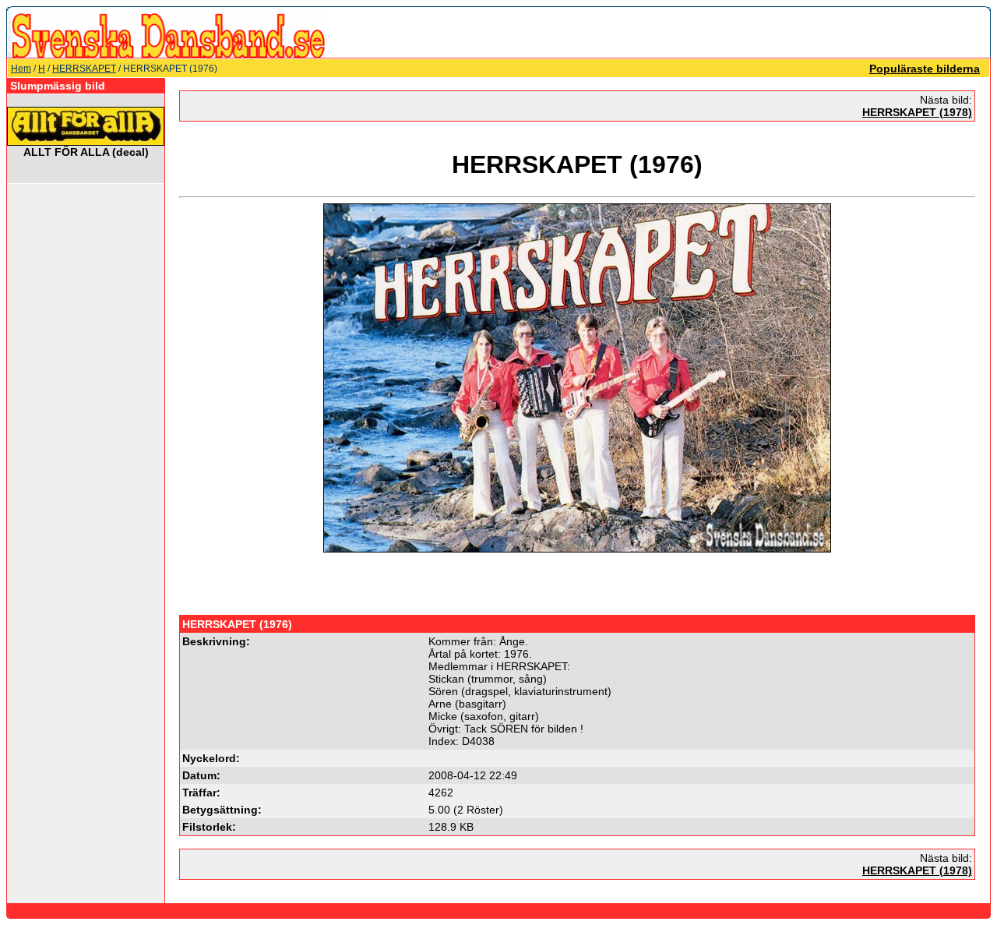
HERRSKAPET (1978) (917, 112)
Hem (21, 68)
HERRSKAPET (84, 68)
